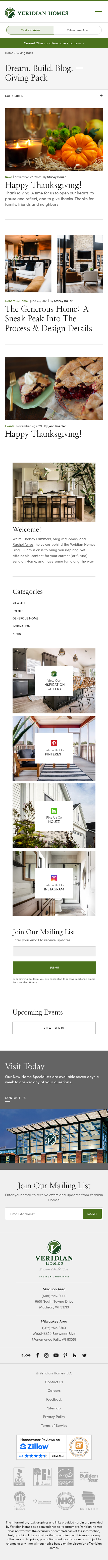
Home (9, 53)
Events (9, 426)
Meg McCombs (65, 538)
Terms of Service (54, 1425)
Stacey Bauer (56, 177)
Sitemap (54, 1408)
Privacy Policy (54, 1416)
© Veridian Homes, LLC (54, 1373)
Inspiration (21, 626)
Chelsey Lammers (37, 538)
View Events (54, 1028)
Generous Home (16, 301)
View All (19, 603)
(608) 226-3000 (54, 1295)
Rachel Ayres (23, 544)
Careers (54, 1390)
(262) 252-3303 (54, 1327)
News (8, 177)
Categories (54, 95)
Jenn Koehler (57, 426)
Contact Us (54, 1381)
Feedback (54, 1399)
